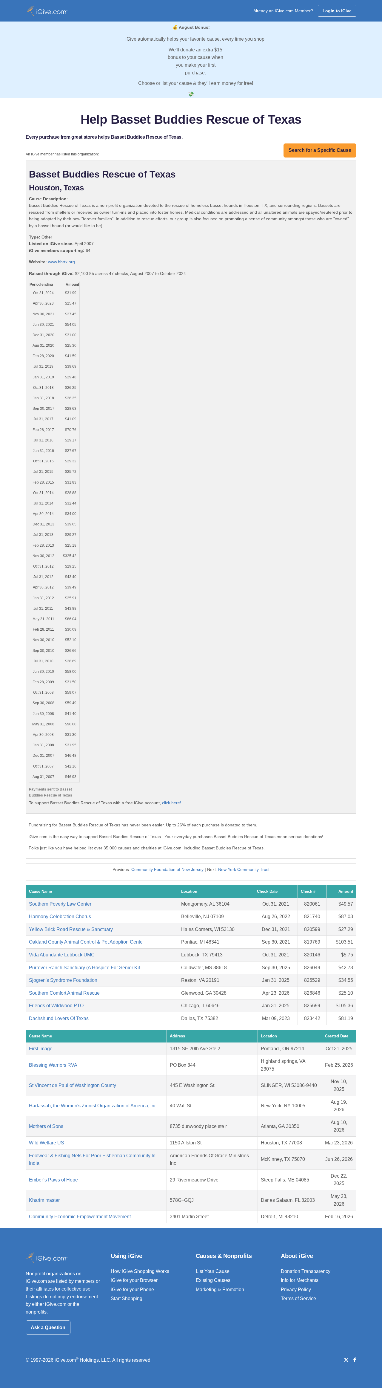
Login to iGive (337, 10)
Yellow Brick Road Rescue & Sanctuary (71, 929)
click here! (171, 802)
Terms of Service (298, 1298)
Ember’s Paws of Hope (53, 1179)
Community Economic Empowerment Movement (80, 1216)
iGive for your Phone (132, 1289)
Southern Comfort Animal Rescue (64, 993)
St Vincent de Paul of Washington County (72, 1085)
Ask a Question (48, 1327)
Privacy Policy (296, 1289)
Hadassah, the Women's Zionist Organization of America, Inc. (93, 1105)
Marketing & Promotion (220, 1289)
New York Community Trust (243, 869)
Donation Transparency (305, 1271)
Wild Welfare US (46, 1142)
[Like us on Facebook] (354, 1360)
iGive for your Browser (134, 1280)
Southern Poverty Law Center (60, 904)
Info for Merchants (299, 1280)
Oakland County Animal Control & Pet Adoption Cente (86, 941)
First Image (41, 1048)
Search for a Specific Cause (320, 150)
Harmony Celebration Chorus (60, 916)
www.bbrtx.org (61, 261)
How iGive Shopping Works (140, 1271)
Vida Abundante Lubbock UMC (62, 954)
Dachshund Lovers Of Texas (59, 1018)
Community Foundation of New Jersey (167, 869)
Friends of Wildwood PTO (56, 1005)
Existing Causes (213, 1280)
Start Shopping (126, 1298)
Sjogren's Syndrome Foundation (63, 980)
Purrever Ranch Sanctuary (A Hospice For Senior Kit (84, 967)
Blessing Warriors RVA (53, 1065)
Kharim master (44, 1200)
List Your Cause (212, 1271)
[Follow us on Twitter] (346, 1360)
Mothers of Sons (46, 1126)
